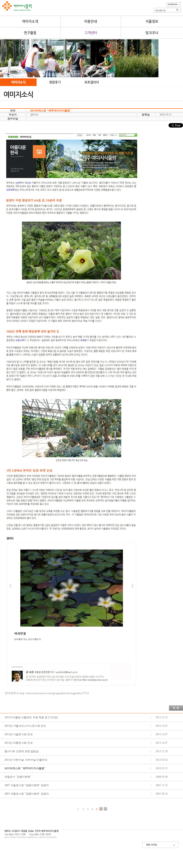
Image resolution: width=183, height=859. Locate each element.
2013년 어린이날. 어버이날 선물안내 (25, 759)
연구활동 (30, 32)
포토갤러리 (91, 82)
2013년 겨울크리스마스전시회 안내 (25, 725)
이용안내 (90, 21)
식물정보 (152, 21)
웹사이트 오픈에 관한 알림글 (21, 751)
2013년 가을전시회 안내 (18, 734)
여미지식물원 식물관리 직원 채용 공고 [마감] (31, 717)
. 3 (87, 809)
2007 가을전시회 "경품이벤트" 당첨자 (26, 785)
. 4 (91, 809)
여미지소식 (18, 82)
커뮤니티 (90, 32)
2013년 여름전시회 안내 (18, 742)
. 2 (82, 809)
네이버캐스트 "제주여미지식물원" (25, 768)
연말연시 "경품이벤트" (17, 776)
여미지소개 (30, 21)
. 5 (96, 809)
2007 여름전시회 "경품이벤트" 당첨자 (26, 793)
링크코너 (152, 32)
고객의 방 (55, 82)
